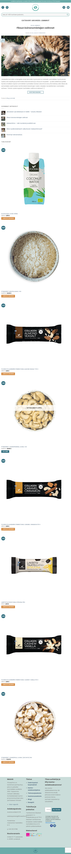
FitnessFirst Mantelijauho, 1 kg (11, 291)
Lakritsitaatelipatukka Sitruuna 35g (13, 602)
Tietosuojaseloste (34, 793)
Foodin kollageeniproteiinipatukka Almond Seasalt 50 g (19, 369)
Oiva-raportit (13, 804)
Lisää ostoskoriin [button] (8, 218)
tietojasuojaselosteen (50, 822)
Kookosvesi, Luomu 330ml (9, 214)
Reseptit (31, 802)
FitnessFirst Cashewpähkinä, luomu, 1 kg (14, 447)
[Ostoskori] (68, 7)
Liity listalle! (56, 810)
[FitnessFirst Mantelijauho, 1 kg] (34, 256)
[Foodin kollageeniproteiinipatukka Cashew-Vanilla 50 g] (34, 645)
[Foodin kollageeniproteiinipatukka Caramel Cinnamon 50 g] (34, 489)
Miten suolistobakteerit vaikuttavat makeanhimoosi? (24, 129)
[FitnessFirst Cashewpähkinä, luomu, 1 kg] (34, 412)
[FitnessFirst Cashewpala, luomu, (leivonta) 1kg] (34, 722)
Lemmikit (37, 25)
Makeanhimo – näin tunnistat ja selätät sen (21, 123)
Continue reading (35, 92)
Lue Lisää (5, 451)
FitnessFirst (42, 33)
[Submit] (67, 14)
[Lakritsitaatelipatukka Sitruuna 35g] (34, 567)
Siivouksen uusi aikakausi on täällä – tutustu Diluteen (24, 112)
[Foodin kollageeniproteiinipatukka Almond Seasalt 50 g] (34, 334)
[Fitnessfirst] (35, 7)
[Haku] (7, 7)
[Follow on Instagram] (54, 825)
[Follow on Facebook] (51, 825)
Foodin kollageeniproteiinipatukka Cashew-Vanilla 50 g (19, 680)
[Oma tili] (64, 7)
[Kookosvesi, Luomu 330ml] (34, 178)
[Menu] (2, 7)
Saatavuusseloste (34, 796)
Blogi (32, 25)
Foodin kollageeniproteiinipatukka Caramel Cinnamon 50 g (20, 524)
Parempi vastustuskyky (14, 134)
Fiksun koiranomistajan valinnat (35, 27)
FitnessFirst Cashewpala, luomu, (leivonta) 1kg (16, 757)
